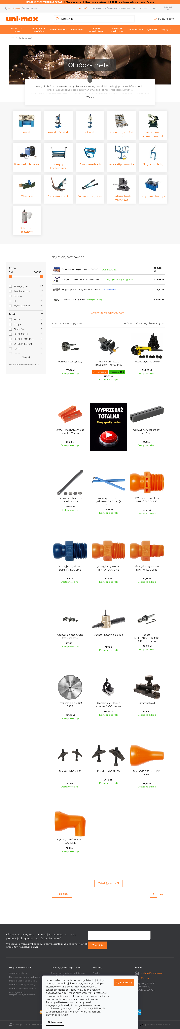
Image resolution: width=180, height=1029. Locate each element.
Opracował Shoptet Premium (157, 1024)
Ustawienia (55, 1022)
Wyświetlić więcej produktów (107, 312)
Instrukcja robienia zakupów (23, 980)
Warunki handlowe (18, 973)
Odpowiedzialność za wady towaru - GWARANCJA (69, 974)
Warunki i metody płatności (22, 988)
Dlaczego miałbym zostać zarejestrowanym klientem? (22, 993)
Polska (96, 973)
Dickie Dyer (28, 329)
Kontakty (144, 8)
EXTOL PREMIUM (28, 344)
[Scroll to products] (90, 79)
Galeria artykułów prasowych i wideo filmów (113, 8)
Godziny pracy (14, 8)
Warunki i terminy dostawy (22, 984)
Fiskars (28, 353)
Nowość (28, 296)
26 (161, 893)
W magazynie (28, 286)
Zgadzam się (124, 982)
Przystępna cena (28, 291)
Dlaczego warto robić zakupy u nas (26, 977)
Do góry (63, 893)
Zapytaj (145, 978)
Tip (28, 301)
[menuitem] (17, 29)
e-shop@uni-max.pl (151, 973)
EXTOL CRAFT (28, 334)
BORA (28, 319)
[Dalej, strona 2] (153, 894)
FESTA (28, 349)
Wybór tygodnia (28, 305)
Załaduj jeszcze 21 (108, 883)
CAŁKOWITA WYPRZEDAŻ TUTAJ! (44, 2)
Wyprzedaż (82, 8)
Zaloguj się (97, 945)
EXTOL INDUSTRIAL (28, 339)
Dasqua (28, 324)
